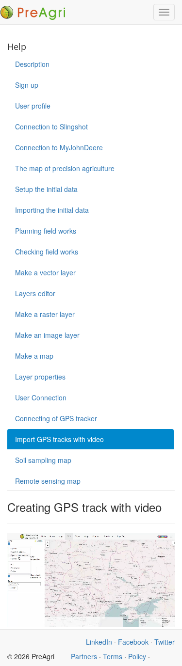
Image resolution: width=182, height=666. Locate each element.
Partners (84, 656)
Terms (112, 656)
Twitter (164, 642)
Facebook (133, 642)
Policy (137, 656)
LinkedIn (99, 642)
